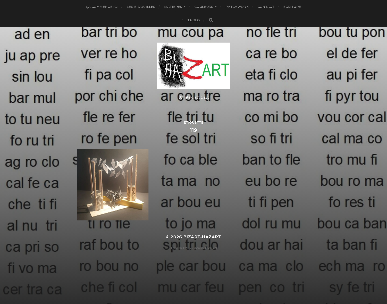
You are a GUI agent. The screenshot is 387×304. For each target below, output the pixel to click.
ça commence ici (102, 7)
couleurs (203, 7)
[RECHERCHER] (211, 20)
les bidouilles (141, 7)
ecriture (292, 7)
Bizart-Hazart (202, 236)
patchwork (237, 7)
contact (266, 7)
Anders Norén (203, 247)
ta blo (193, 20)
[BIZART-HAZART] (193, 66)
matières (173, 7)
